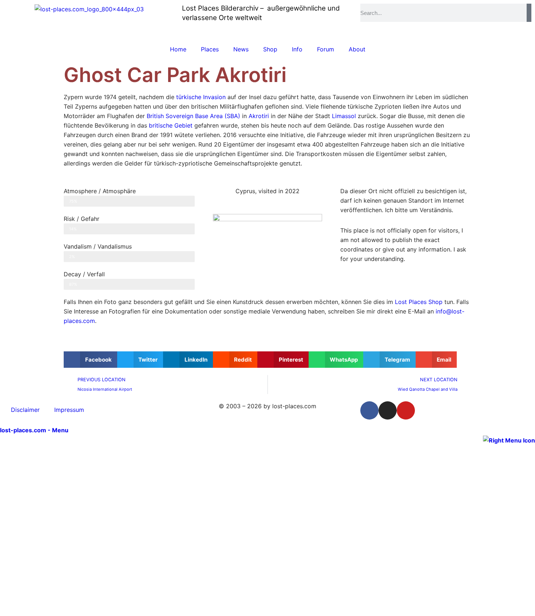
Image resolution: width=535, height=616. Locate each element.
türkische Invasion (201, 97)
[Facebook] (369, 410)
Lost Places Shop (419, 301)
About (357, 49)
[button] (90, 359)
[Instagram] (388, 410)
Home (178, 49)
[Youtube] (406, 410)
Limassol (344, 116)
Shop (270, 49)
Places (210, 49)
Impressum (69, 409)
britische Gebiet (171, 125)
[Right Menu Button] (509, 439)
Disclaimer (25, 409)
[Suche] (529, 13)
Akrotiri (259, 116)
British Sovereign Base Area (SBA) (193, 116)
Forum (325, 49)
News (241, 49)
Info (297, 49)
